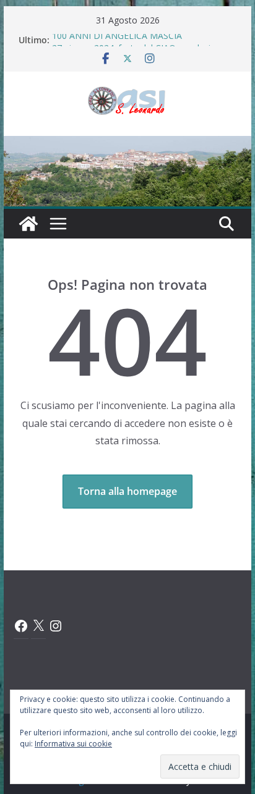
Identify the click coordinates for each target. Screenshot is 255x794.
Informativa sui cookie (73, 743)
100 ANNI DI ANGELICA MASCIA (117, 38)
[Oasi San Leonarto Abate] (127, 144)
